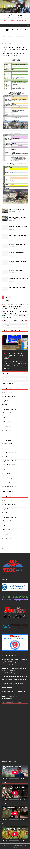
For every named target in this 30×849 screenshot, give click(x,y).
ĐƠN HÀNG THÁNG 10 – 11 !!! (17, 244)
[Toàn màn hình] (26, 778)
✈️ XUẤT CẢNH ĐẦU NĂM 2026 (9, 309)
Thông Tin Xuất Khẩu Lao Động (9, 409)
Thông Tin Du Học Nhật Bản (9, 401)
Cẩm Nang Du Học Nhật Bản (9, 396)
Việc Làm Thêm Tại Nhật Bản (9, 435)
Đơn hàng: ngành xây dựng (16, 209)
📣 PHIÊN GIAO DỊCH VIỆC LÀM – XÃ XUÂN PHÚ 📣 (14, 320)
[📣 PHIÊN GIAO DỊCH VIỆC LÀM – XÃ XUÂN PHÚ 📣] (15, 342)
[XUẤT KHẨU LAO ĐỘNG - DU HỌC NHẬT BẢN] (15, 12)
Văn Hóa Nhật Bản (6, 430)
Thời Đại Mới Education (21, 211)
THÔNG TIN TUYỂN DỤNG (8, 413)
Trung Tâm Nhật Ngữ (7, 426)
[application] (15, 772)
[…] (9, 368)
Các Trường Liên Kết (7, 392)
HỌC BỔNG (4, 404)
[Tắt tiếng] (24, 778)
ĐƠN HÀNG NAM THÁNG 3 (16, 270)
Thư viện (4, 417)
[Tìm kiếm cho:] (15, 325)
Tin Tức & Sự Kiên (6, 422)
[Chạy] (3, 778)
